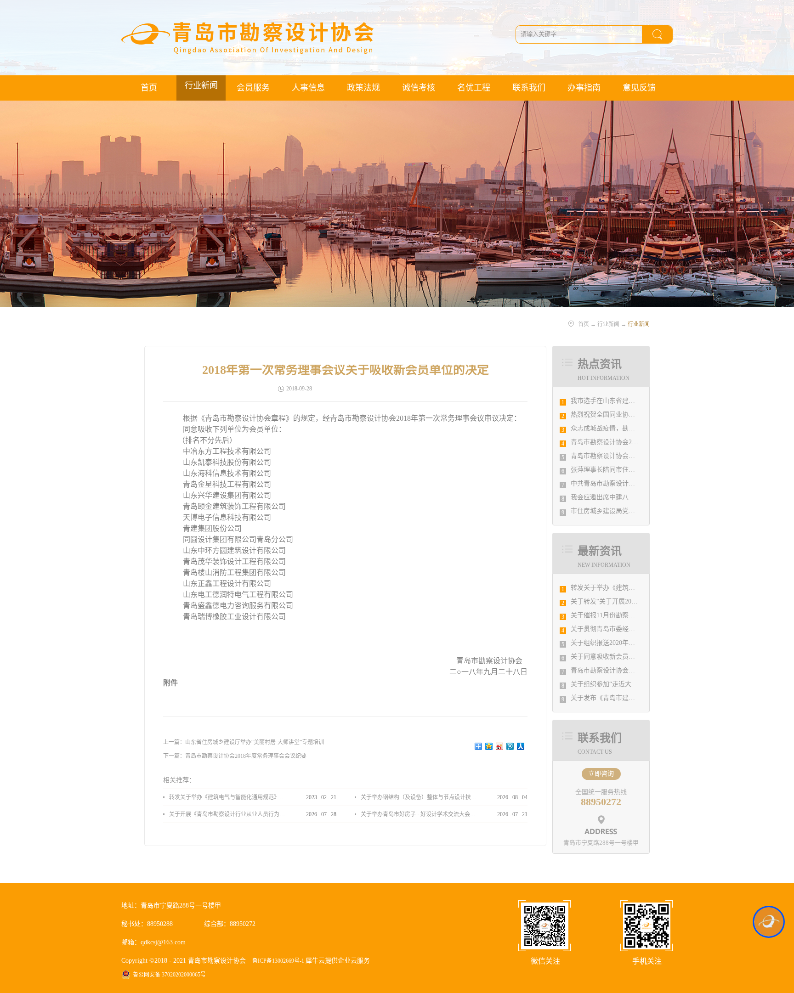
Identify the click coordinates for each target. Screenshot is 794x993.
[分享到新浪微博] (500, 746)
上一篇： (243, 742)
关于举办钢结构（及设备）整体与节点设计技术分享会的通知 (418, 797)
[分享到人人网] (521, 746)
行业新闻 (608, 324)
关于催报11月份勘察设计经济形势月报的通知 (635, 615)
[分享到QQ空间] (489, 746)
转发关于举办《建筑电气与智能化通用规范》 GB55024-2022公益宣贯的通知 (227, 797)
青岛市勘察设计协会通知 (606, 670)
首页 (149, 87)
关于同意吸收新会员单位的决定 (616, 656)
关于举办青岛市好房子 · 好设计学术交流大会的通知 (418, 814)
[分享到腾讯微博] (510, 746)
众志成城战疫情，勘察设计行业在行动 (625, 428)
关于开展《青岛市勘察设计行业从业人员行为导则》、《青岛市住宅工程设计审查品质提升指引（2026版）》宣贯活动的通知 (227, 814)
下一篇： (234, 756)
